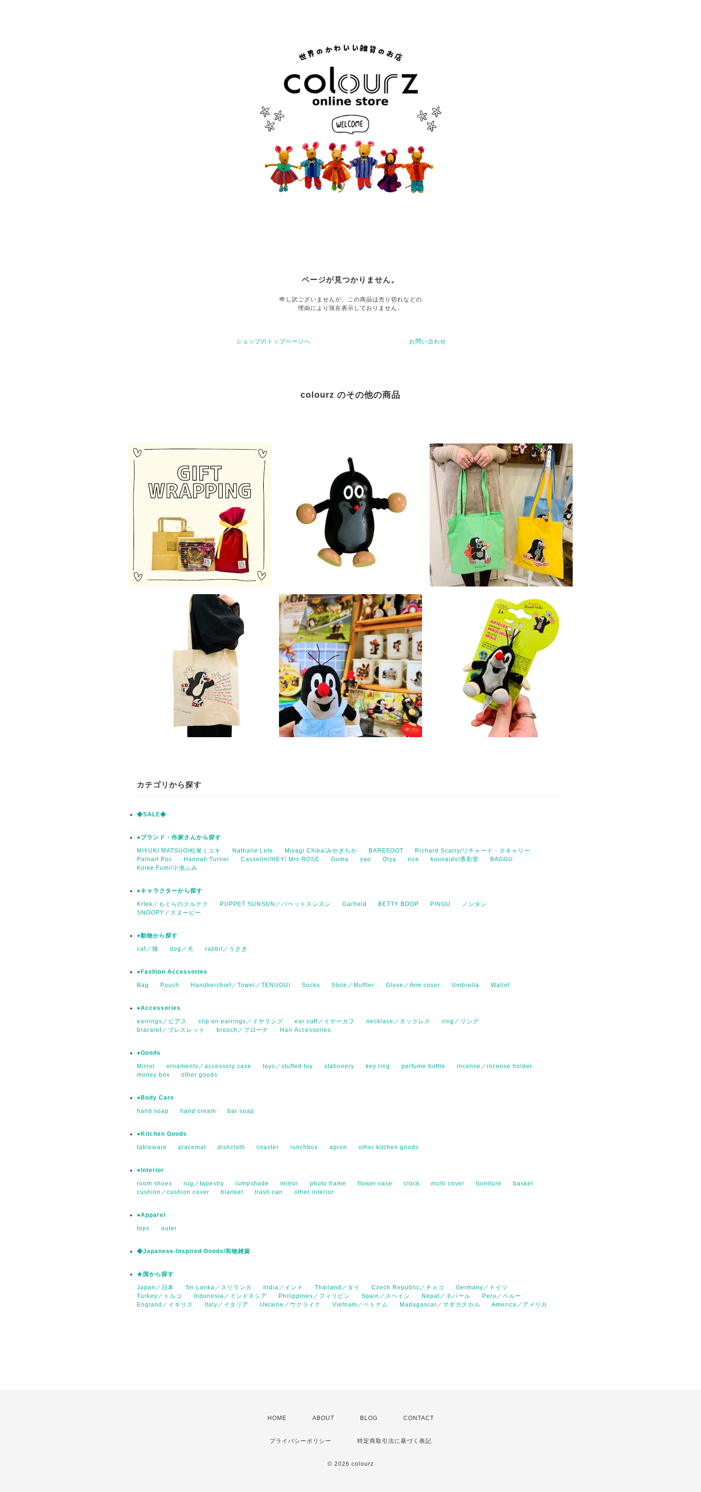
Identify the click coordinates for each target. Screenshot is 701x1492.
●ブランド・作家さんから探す (179, 837)
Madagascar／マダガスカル (440, 1304)
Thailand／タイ (337, 1287)
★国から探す (155, 1274)
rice (413, 859)
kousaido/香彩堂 (455, 859)
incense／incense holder (494, 1066)
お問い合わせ (427, 341)
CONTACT (418, 1418)
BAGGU (501, 859)
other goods (199, 1074)
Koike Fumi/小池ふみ (167, 867)
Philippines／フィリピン (314, 1296)
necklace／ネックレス (398, 1021)
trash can (269, 1192)
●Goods (149, 1053)
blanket (232, 1192)
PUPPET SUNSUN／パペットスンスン (275, 904)
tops (143, 1228)
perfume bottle (423, 1066)
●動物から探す (157, 935)
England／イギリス (165, 1304)
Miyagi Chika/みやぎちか (321, 850)
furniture (489, 1183)
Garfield (354, 904)
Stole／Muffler (352, 985)
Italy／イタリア (226, 1304)
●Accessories (159, 1008)
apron (338, 1147)
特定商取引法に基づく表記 (394, 1441)
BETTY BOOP (398, 904)
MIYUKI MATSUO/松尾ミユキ (179, 850)
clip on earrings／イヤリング (240, 1021)
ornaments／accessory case (208, 1066)
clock (412, 1183)
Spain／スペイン (385, 1296)
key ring (378, 1066)
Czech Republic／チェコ (407, 1287)
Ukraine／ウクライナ (290, 1304)
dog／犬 (182, 949)
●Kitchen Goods (162, 1134)
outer (169, 1228)
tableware (152, 1147)
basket (523, 1183)
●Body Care (155, 1097)
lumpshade (252, 1183)
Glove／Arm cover (413, 985)
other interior (314, 1192)
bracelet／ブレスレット (171, 1030)
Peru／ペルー (501, 1296)
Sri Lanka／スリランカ (219, 1287)
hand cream (198, 1111)
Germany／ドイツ (482, 1287)
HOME (277, 1418)
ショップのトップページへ (273, 341)
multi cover (447, 1183)
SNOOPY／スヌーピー (169, 912)
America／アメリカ (519, 1304)
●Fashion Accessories (172, 971)
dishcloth (231, 1147)
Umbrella (465, 985)
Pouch (169, 985)
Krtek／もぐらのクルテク (172, 904)
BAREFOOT (386, 850)
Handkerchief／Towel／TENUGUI (240, 985)
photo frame (328, 1183)
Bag (143, 985)
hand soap (153, 1111)
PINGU (440, 904)
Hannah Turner (206, 859)
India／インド (283, 1287)
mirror (289, 1183)
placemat (192, 1147)
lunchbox (304, 1147)
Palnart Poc (154, 859)
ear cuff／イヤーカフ (325, 1021)
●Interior (150, 1170)
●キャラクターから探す (170, 890)
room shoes (154, 1183)
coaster (268, 1147)
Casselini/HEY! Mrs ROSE (280, 859)
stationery (339, 1066)
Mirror (146, 1066)
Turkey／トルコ (159, 1296)
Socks (311, 985)
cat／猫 (147, 949)
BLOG (369, 1418)
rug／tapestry (204, 1183)
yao (365, 859)
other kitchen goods (389, 1147)
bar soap (240, 1111)
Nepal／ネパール (446, 1296)
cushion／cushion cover (173, 1192)
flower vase (375, 1183)
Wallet (500, 985)
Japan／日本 (155, 1287)
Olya (389, 859)
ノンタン (474, 904)
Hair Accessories (305, 1030)
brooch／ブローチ (242, 1030)
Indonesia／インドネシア (230, 1296)
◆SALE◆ (151, 814)
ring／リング (460, 1021)
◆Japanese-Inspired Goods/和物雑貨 (193, 1251)
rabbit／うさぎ (226, 949)
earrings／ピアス (162, 1021)
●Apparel (151, 1215)
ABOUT (323, 1418)
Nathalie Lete (252, 850)
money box (153, 1074)
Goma (340, 859)
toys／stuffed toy (288, 1066)
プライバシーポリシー (300, 1441)
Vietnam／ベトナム (360, 1304)
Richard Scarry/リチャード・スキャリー (472, 850)
